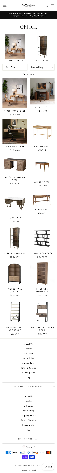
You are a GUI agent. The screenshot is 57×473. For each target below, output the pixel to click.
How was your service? (28, 387)
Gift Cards (28, 353)
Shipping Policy (28, 363)
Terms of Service (28, 367)
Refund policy (28, 372)
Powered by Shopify (28, 470)
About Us (29, 343)
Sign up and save (28, 439)
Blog (28, 377)
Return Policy (28, 358)
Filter (12, 67)
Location (28, 348)
